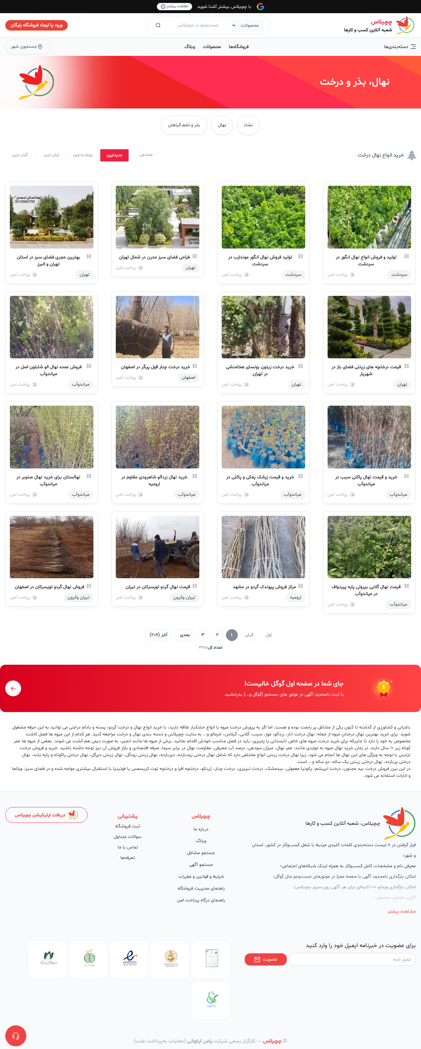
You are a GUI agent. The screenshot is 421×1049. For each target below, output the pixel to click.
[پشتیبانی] (15, 1035)
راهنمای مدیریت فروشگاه (201, 888)
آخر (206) (158, 635)
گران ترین (20, 155)
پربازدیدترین (83, 155)
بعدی (185, 635)
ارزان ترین (51, 155)
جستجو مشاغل (201, 853)
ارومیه (295, 597)
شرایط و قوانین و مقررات (201, 876)
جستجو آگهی (201, 865)
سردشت (399, 275)
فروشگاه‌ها (239, 47)
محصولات (212, 47)
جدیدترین (114, 155)
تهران (190, 268)
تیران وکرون (184, 597)
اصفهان (188, 377)
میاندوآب (80, 384)
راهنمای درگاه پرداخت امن (201, 900)
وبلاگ (190, 47)
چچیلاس (381, 22)
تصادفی (146, 155)
